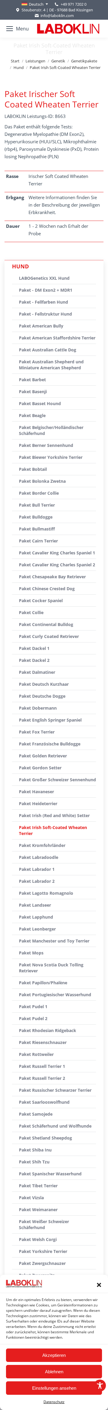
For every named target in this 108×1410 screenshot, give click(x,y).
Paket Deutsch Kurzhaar (44, 684)
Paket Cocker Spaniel (41, 600)
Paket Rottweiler (36, 1054)
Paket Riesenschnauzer (43, 1042)
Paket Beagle (32, 415)
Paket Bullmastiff (37, 529)
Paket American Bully (41, 326)
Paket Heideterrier (38, 803)
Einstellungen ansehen (54, 1388)
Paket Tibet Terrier (38, 1185)
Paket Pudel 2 (33, 1018)
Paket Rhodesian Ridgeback (47, 1030)
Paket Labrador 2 (37, 881)
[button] (99, 1285)
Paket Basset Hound (40, 403)
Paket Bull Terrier (37, 505)
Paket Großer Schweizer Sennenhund (57, 779)
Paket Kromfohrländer (42, 845)
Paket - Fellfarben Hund (43, 302)
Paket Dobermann (38, 708)
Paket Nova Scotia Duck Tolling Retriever (51, 968)
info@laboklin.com (57, 15)
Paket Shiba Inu (35, 1150)
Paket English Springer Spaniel (50, 720)
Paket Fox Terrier (37, 732)
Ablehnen (54, 1371)
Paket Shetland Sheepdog (45, 1138)
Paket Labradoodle (38, 857)
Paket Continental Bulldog (46, 624)
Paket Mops (31, 953)
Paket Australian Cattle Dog (47, 350)
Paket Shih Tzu (34, 1162)
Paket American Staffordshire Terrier (57, 338)
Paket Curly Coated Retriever (49, 636)
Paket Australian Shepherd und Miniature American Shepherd (51, 364)
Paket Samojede (35, 1114)
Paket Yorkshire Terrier (43, 1251)
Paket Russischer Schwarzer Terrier (55, 1090)
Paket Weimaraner (38, 1209)
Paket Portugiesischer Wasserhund (55, 994)
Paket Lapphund (36, 917)
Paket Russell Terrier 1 (42, 1066)
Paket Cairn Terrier (38, 541)
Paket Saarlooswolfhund (44, 1102)
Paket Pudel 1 (33, 1006)
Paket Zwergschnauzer (42, 1263)
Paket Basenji (33, 391)
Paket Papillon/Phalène (43, 982)
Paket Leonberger (37, 929)
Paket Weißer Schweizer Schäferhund (44, 1224)
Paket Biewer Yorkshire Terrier (50, 457)
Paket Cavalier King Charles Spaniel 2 (57, 565)
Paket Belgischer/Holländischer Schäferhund (51, 430)
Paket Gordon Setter (40, 768)
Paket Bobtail (33, 469)
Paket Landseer (35, 905)
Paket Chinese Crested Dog (47, 588)
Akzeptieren (54, 1355)
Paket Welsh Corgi (38, 1239)
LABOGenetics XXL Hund (44, 278)
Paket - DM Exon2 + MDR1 (45, 290)
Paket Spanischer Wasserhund (50, 1174)
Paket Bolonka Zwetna (42, 481)
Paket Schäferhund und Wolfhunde (55, 1126)
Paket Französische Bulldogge (49, 744)
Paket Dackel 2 (34, 660)
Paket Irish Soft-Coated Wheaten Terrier (53, 830)
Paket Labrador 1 (37, 869)
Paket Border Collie (39, 493)
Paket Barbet (32, 379)
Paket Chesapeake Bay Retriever (52, 576)
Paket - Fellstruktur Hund (45, 314)
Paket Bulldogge (35, 517)
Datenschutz (54, 1401)
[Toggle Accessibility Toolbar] (99, 1385)
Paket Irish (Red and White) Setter (54, 815)
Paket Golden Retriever (43, 756)
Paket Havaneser (36, 791)
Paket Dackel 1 (34, 648)
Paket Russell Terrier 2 (42, 1078)
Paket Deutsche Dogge (42, 696)
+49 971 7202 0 (73, 4)
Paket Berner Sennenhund (46, 445)
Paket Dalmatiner (37, 672)
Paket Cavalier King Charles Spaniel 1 (57, 553)
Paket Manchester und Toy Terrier (54, 941)
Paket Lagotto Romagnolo (46, 893)
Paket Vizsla (31, 1197)
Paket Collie (31, 612)
